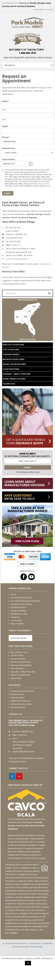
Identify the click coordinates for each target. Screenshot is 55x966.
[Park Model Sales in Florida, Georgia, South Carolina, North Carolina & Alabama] (27, 336)
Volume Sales (9, 383)
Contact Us (16, 245)
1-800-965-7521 (27, 53)
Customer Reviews (18, 610)
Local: (8, 238)
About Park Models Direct (21, 597)
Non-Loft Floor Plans (13, 344)
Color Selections (11, 369)
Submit (7, 193)
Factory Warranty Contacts (22, 704)
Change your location (17, 761)
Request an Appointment (14, 364)
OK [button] (28, 963)
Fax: (7, 241)
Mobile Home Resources (21, 701)
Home (13, 594)
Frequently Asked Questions (22, 691)
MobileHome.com (18, 707)
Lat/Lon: (9, 255)
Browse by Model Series (13, 359)
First (4, 109)
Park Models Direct (9, 3)
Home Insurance (17, 694)
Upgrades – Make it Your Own (16, 374)
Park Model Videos (18, 607)
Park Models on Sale (19, 614)
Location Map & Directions (17, 259)
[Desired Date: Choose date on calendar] (31, 164)
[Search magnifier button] (49, 293)
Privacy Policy (44, 183)
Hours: (9, 248)
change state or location (43, 9)
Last (3, 119)
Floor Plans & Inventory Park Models (25, 601)
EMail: (8, 245)
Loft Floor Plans (11, 349)
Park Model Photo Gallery (21, 604)
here (48, 186)
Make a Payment (17, 623)
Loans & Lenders (17, 697)
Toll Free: (10, 234)
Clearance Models (11, 354)
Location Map (16, 620)
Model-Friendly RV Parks (14, 379)
